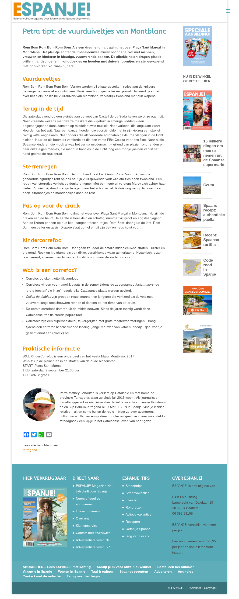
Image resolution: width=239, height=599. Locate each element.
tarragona (30, 450)
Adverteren (163, 571)
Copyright (210, 588)
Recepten (133, 521)
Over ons (82, 518)
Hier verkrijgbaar (44, 478)
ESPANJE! (177, 588)
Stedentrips (134, 486)
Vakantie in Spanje (37, 571)
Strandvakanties (137, 493)
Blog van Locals (137, 536)
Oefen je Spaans (138, 529)
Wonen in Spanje (71, 571)
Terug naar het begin (83, 576)
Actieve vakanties (138, 514)
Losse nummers (88, 511)
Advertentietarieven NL (93, 540)
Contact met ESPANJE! (93, 533)
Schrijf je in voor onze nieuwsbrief (124, 567)
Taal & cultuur (102, 571)
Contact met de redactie (42, 576)
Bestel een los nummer (175, 567)
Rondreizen (134, 507)
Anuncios (185, 571)
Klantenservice (87, 525)
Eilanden (132, 500)
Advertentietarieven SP (93, 547)
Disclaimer (194, 588)
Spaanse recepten (134, 571)
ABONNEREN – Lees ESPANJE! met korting (57, 567)
